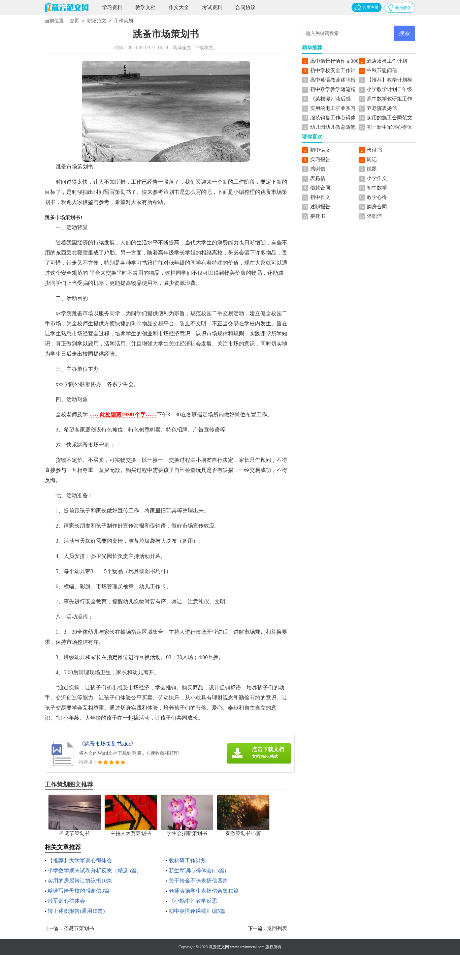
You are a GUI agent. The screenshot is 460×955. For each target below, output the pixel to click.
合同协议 (245, 7)
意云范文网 (219, 947)
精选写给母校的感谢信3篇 (78, 891)
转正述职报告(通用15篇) (76, 911)
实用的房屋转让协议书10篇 (79, 881)
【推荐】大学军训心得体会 (79, 860)
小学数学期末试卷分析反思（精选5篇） (94, 870)
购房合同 (377, 206)
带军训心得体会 (66, 901)
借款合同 (320, 187)
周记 (372, 159)
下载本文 (204, 47)
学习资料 (112, 7)
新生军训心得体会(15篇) (197, 870)
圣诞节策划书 (79, 928)
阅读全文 (182, 47)
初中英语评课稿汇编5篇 (197, 911)
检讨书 (374, 150)
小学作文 (377, 178)
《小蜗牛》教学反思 (193, 901)
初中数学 (377, 187)
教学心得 (377, 197)
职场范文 (96, 20)
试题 (372, 169)
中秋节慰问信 (382, 70)
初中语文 (320, 150)
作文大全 (179, 7)
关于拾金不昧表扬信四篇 (198, 881)
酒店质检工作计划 (387, 61)
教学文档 (145, 7)
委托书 (317, 216)
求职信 (374, 216)
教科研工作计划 (187, 860)
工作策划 (123, 20)
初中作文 (320, 197)
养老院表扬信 (382, 108)
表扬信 (317, 178)
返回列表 (277, 928)
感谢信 (317, 169)
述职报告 (320, 206)
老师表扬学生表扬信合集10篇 (204, 891)
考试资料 (212, 7)
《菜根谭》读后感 (330, 98)
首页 (74, 20)
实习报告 (320, 159)
